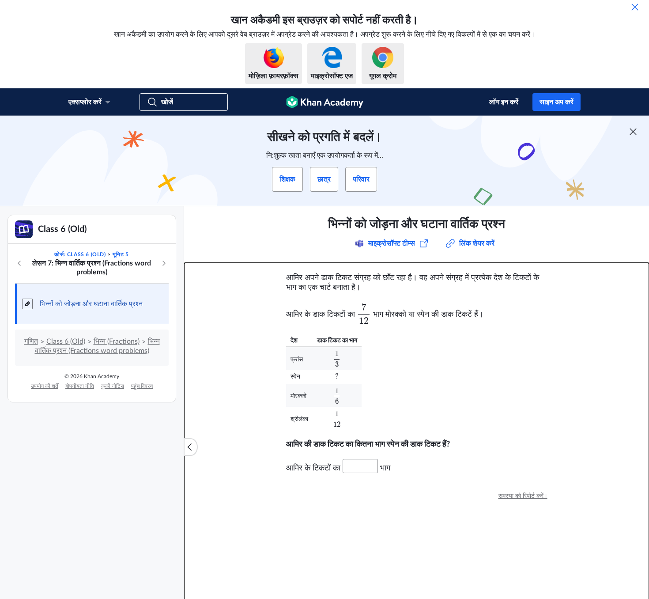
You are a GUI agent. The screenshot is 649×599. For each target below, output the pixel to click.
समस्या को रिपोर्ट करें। (522, 496)
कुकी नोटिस (112, 386)
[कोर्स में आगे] (163, 263)
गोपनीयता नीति (79, 386)
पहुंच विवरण (142, 386)
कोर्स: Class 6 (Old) (80, 254)
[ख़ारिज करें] (635, 7)
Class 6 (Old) (65, 341)
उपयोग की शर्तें (44, 386)
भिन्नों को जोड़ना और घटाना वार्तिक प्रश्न (91, 303)
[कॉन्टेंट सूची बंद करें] (191, 447)
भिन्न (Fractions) (117, 341)
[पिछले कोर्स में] (19, 263)
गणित (31, 341)
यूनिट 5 (121, 254)
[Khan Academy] (324, 102)
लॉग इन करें (503, 102)
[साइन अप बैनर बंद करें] (633, 131)
